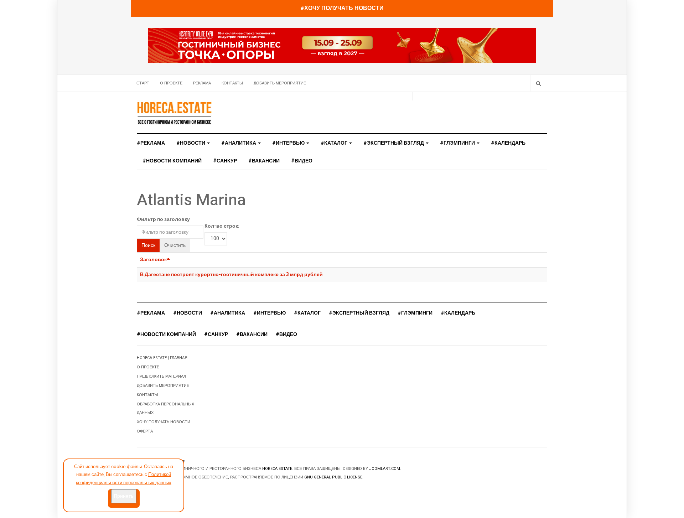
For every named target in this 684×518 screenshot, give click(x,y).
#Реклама (151, 143)
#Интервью (289, 143)
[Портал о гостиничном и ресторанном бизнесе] (174, 112)
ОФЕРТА (145, 431)
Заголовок (153, 259)
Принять (124, 496)
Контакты (232, 83)
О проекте (171, 83)
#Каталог (334, 143)
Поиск (148, 245)
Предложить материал (161, 376)
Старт (142, 83)
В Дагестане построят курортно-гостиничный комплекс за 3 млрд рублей (231, 274)
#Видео (301, 161)
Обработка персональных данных (165, 408)
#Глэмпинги (458, 143)
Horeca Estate (277, 469)
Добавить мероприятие (280, 83)
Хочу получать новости (163, 422)
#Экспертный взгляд (394, 143)
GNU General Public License (333, 477)
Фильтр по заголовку (163, 219)
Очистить (175, 245)
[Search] (538, 83)
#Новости (191, 143)
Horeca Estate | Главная (162, 358)
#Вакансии (264, 161)
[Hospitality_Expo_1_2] (342, 45)
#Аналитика (239, 143)
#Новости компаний (172, 161)
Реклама (202, 83)
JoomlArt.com (384, 469)
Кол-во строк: (221, 226)
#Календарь (508, 143)
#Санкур (225, 161)
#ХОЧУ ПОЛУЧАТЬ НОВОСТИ (342, 8)
